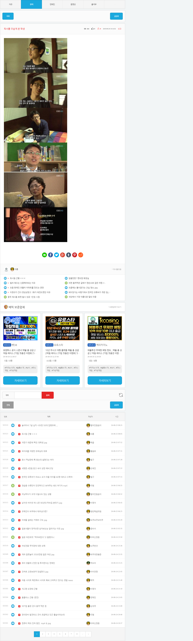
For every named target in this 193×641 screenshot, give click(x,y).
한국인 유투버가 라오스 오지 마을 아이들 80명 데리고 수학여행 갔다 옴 (48, 477)
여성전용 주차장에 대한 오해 (33, 546)
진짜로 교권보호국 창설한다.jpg (35, 571)
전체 (7, 405)
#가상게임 (13, 370)
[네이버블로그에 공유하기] (44, 255)
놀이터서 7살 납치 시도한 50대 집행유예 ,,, (40, 425)
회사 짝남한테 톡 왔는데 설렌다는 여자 (38, 460)
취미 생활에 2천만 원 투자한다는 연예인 (38, 563)
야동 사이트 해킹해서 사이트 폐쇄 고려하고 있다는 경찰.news (47, 580)
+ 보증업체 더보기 (114, 307)
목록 (7, 16)
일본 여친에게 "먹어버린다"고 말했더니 (38, 537)
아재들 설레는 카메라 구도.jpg (34, 520)
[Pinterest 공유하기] (74, 255)
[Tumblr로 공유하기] (68, 255)
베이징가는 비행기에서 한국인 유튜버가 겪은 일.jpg (90, 292)
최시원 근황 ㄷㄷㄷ (18, 278)
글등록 (116, 16)
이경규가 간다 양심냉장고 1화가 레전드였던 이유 (30, 292)
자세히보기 (20, 380)
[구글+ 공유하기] (62, 255)
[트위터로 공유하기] (56, 255)
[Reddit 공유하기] (80, 255)
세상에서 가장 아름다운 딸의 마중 (82, 297)
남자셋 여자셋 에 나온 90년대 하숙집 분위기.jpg (42, 503)
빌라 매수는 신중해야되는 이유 (22, 283)
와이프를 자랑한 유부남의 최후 (34, 451)
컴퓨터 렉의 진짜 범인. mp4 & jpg (36, 623)
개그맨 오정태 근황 (29, 589)
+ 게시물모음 (116, 269)
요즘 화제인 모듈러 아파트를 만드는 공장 (27, 287)
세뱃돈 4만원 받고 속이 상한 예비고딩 (37, 468)
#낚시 (28, 368)
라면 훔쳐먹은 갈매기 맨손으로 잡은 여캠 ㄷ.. (87, 283)
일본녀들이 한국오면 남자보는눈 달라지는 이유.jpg (43, 528)
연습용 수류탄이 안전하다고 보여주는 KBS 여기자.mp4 (44, 485)
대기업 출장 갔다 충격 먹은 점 (34, 606)
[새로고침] (121, 395)
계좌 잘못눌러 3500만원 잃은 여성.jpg (38, 554)
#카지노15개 (9, 368)
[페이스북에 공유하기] (50, 255)
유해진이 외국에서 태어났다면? (34, 511)
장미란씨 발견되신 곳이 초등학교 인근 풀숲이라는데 (43, 615)
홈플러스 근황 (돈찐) (30, 597)
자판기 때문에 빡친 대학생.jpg (34, 442)
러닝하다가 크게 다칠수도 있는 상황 (36, 494)
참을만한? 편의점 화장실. (79, 278)
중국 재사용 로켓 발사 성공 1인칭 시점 (24, 297)
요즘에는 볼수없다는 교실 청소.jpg (83, 287)
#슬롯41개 (20, 368)
